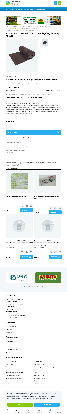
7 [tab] (34, 286)
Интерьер (11, 28)
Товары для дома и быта (44, 26)
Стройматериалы (39, 370)
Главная (8, 26)
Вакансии (9, 329)
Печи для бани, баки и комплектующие (18, 381)
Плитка (8, 384)
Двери (36, 372)
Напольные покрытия (12, 375)
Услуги (8, 352)
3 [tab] (27, 286)
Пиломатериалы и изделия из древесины (46, 367)
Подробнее (21, 400)
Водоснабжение (11, 361)
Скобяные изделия (40, 364)
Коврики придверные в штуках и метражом (21, 30)
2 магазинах (12, 199)
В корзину (12, 132)
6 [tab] (32, 286)
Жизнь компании (11, 326)
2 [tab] (26, 286)
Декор (8, 367)
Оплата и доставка (12, 349)
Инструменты (10, 370)
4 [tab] (29, 286)
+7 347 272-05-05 (49, 90)
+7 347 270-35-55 (11, 301)
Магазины (10, 341)
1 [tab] (24, 286)
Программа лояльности (13, 347)
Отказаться (47, 404)
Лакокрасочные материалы (14, 372)
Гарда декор (10, 364)
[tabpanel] (19, 277)
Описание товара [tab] (14, 97)
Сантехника (38, 361)
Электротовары (39, 384)
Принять (20, 404)
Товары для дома (27, 26)
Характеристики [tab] (34, 97)
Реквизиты (9, 332)
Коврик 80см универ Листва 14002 (17, 196)
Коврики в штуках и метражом (27, 28)
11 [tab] (40, 286)
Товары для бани (39, 375)
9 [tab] (37, 286)
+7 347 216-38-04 (11, 317)
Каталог (15, 26)
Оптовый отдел (10, 344)
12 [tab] (42, 286)
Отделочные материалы (13, 378)
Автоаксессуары (39, 381)
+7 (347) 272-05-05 (15, 1)
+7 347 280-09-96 (11, 306)
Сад (7, 386)
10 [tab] (39, 286)
